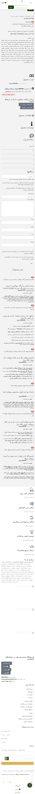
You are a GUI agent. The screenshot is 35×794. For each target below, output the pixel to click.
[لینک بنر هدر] (17, 397)
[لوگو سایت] (17, 2)
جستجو (11, 7)
